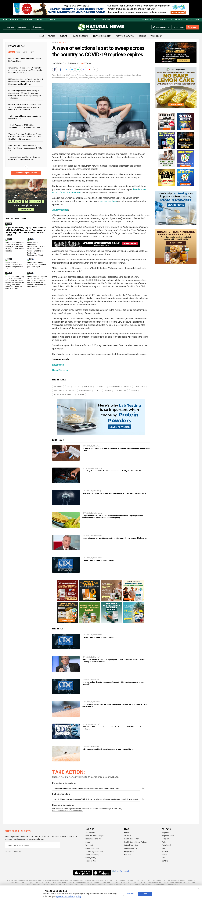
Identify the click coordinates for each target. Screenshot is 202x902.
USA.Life (165, 861)
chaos (73, 75)
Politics (51, 36)
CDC (68, 75)
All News (127, 836)
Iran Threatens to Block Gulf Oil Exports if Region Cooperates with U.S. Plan (25, 147)
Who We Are (90, 833)
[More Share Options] (95, 69)
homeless (136, 75)
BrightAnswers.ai (148, 19)
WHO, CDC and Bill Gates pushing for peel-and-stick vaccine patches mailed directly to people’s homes (114, 661)
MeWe (164, 855)
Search (196, 19)
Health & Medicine (80, 36)
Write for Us (89, 845)
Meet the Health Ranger (94, 836)
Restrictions (83, 78)
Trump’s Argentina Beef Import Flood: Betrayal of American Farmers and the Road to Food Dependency (24, 136)
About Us (178, 19)
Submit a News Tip (92, 855)
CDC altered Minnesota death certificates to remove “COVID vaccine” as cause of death (115, 728)
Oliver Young (97, 491)
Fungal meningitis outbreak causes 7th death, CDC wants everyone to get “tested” (113, 683)
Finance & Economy (102, 36)
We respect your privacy (13, 851)
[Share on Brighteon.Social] (55, 69)
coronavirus (99, 75)
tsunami (119, 78)
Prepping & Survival (125, 36)
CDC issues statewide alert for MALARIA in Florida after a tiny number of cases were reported (114, 705)
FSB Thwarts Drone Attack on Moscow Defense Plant (25, 59)
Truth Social (166, 845)
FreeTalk (165, 852)
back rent (61, 75)
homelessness (58, 78)
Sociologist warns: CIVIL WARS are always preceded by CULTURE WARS (111, 471)
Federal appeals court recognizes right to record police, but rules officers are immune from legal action (24, 106)
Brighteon (14, 19)
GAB (163, 858)
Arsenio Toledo (97, 468)
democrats (118, 75)
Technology (156, 36)
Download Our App (165, 19)
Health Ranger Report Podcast (135, 842)
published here (83, 884)
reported (60, 209)
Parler (164, 842)
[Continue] (57, 845)
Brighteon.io (166, 833)
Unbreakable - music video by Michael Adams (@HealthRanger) (36, 265)
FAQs (186, 19)
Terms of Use (90, 861)
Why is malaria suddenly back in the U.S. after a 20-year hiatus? (108, 749)
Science (142, 36)
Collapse (62, 43)
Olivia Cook (96, 446)
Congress (89, 75)
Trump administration (105, 78)
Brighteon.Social (168, 836)
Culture (63, 36)
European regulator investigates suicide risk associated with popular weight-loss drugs (116, 449)
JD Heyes (71, 63)
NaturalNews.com (60, 370)
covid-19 (109, 75)
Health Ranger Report (15, 218)
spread (92, 78)
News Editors (97, 535)
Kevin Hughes (97, 513)
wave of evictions (108, 201)
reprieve (73, 78)
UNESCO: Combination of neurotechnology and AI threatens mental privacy (114, 493)
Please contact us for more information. (67, 811)
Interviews (39, 19)
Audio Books (50, 19)
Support (88, 842)
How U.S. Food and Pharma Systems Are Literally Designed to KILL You (14, 266)
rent (67, 78)
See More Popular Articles (26, 173)
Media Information (92, 848)
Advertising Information (94, 852)
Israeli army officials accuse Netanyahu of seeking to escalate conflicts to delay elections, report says (25, 70)
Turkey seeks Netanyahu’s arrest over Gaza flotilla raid (24, 117)
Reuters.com (58, 365)
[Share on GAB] (78, 69)
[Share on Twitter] (67, 69)
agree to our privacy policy (68, 896)
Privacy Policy (90, 858)
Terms (68, 880)
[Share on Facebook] (61, 69)
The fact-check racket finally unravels (98, 560)
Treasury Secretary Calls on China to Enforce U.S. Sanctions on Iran (24, 158)
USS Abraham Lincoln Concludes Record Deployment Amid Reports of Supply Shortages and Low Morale (25, 81)
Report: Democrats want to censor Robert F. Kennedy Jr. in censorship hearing (114, 538)
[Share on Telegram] (72, 69)
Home (5, 19)
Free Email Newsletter (93, 839)
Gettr (163, 848)
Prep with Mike (26, 19)
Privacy (62, 880)
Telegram (165, 839)
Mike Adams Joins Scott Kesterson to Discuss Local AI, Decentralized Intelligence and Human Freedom (14, 247)
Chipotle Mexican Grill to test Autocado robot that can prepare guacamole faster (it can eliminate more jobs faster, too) (113, 517)
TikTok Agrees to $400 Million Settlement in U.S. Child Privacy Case (24, 126)
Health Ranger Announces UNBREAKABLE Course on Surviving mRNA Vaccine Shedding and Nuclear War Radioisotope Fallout (36, 249)
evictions (127, 75)
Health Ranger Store (131, 839)
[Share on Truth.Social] (84, 69)
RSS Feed (127, 855)
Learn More (130, 894)
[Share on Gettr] (90, 69)
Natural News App (131, 845)
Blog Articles (129, 852)
